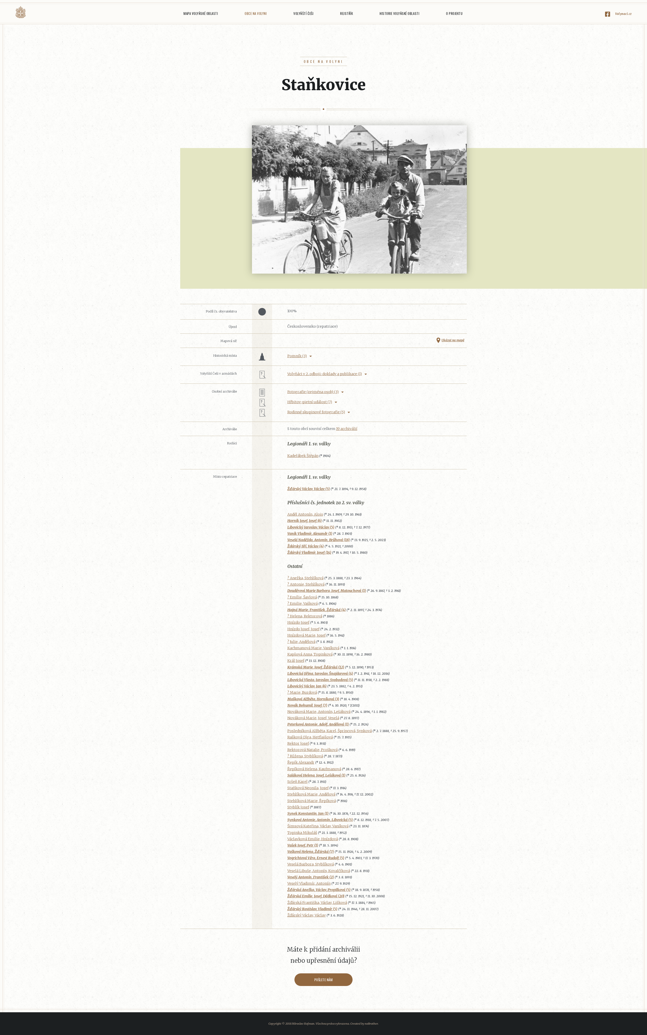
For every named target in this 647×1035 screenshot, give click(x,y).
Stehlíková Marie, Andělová (311, 794)
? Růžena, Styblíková (305, 756)
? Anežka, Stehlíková (305, 578)
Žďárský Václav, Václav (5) (308, 489)
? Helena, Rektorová (304, 616)
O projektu (454, 13)
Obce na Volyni (256, 13)
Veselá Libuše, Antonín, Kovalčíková (318, 871)
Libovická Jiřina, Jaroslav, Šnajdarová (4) (320, 673)
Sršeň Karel (297, 781)
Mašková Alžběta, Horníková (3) (313, 699)
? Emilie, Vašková (302, 603)
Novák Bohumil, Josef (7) (307, 705)
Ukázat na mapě (453, 340)
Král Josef (295, 660)
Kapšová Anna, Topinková (310, 654)
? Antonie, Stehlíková (306, 584)
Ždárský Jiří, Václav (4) (305, 546)
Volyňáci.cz (20, 12)
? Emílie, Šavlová (302, 597)
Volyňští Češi (303, 13)
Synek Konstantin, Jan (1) (308, 813)
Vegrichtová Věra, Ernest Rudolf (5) (315, 858)
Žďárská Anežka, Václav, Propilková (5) (319, 889)
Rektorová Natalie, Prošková (312, 750)
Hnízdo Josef (298, 622)
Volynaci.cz (623, 14)
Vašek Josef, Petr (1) (302, 845)
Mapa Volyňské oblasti (200, 13)
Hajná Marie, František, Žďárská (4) (316, 610)
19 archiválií (346, 428)
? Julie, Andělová (301, 641)
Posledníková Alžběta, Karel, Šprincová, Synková (329, 731)
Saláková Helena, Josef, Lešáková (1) (316, 775)
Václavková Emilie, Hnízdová (312, 839)
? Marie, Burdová (302, 692)
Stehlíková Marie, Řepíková (311, 801)
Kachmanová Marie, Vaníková (313, 648)
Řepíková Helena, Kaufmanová (314, 769)
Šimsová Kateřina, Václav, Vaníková (318, 826)
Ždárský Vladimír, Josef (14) (309, 552)
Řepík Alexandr (300, 762)
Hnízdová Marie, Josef (306, 635)
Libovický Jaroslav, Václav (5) (310, 527)
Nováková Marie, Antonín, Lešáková (319, 711)
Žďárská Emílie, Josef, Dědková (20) (315, 896)
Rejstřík (346, 13)
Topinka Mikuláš (302, 832)
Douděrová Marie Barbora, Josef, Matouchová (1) (326, 590)
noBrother (371, 1023)
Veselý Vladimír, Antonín (309, 883)
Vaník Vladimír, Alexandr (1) (309, 533)
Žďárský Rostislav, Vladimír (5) (312, 909)
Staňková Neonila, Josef (308, 788)
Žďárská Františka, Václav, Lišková (317, 902)
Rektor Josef (298, 743)
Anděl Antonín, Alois (305, 514)
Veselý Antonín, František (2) (310, 877)
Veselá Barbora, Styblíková (310, 864)
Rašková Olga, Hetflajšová (310, 737)
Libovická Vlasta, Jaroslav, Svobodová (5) (320, 680)
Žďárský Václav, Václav (306, 915)
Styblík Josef (298, 807)
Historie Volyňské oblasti (399, 13)
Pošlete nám (323, 979)
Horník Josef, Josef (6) (304, 520)
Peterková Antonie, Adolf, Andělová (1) (318, 724)
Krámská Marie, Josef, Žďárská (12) (315, 667)
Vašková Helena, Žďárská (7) (310, 851)
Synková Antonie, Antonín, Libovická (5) (320, 819)
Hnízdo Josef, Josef (303, 629)
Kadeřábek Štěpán (302, 455)
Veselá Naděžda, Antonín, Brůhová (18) (318, 540)
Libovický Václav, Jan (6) (307, 686)
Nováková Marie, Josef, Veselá (313, 718)
